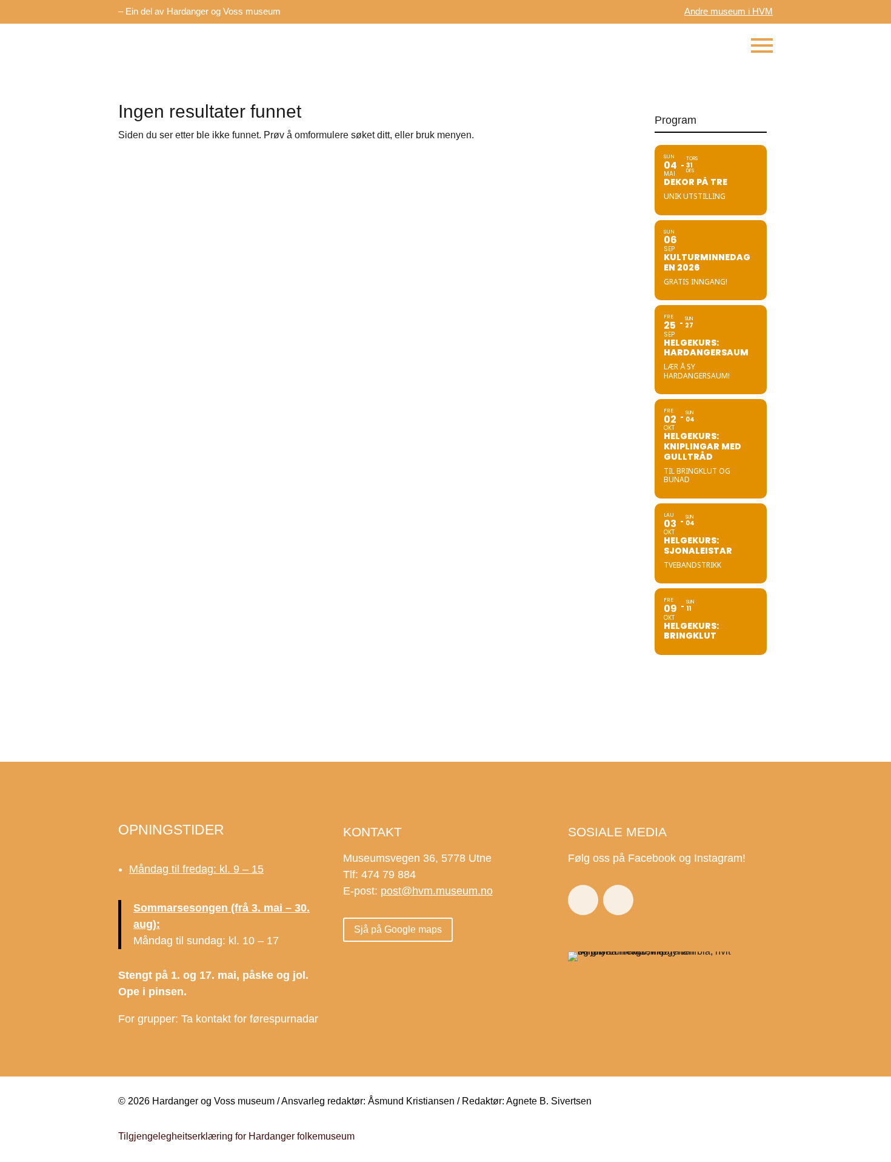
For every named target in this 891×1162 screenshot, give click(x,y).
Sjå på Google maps (398, 929)
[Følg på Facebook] (583, 900)
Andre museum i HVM (728, 11)
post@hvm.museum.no (437, 891)
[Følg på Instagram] (618, 900)
